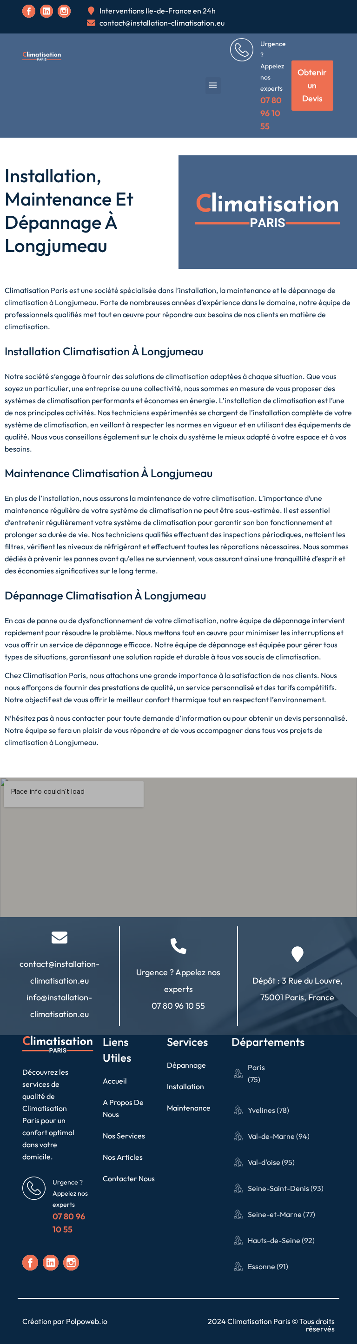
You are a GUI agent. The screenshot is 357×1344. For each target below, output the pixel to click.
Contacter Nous (129, 1178)
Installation (185, 1086)
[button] (213, 85)
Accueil (115, 1080)
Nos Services (124, 1135)
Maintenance (189, 1107)
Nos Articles (123, 1157)
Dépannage (186, 1065)
